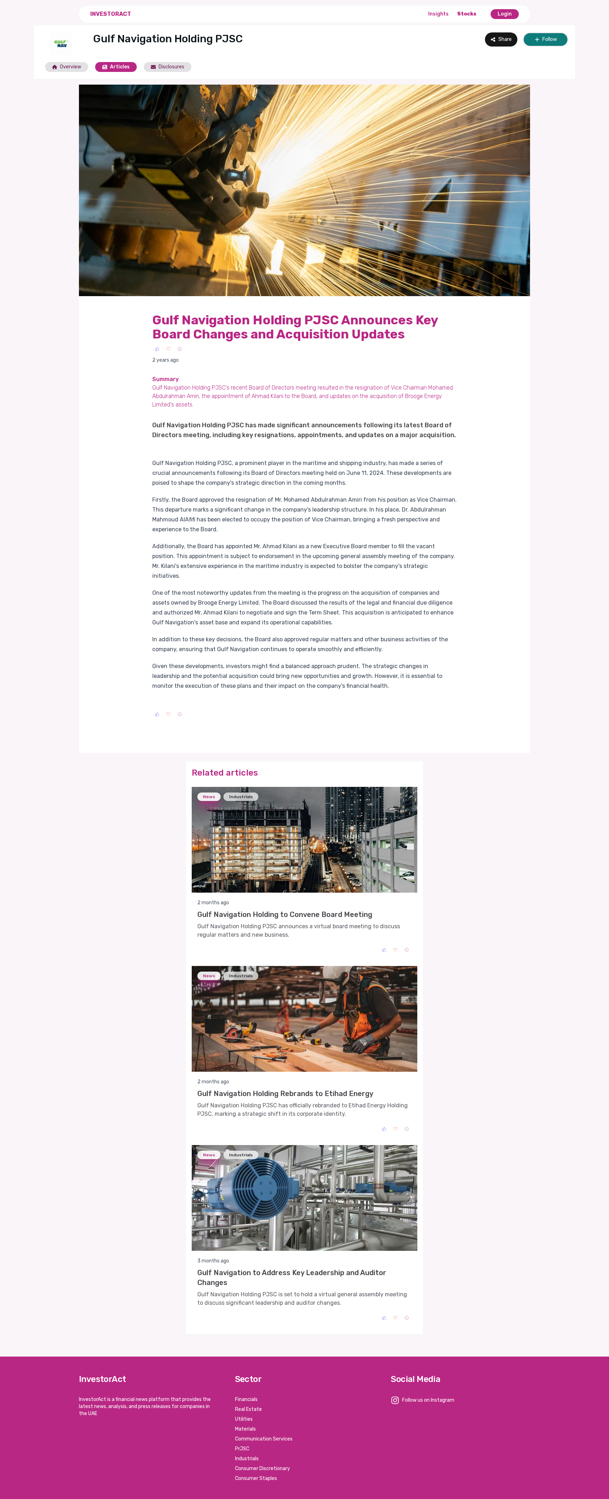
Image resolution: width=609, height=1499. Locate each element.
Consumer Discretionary (262, 1469)
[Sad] (180, 349)
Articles (120, 67)
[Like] (157, 349)
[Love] (168, 349)
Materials (245, 1429)
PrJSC (242, 1449)
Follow (549, 39)
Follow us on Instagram (428, 1400)
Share (505, 39)
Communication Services (264, 1439)
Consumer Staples (256, 1478)
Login (505, 14)
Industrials (247, 1459)
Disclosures (171, 67)
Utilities (244, 1419)
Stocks (466, 14)
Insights (438, 14)
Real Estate (248, 1409)
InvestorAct (110, 14)
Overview (70, 67)
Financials (246, 1399)
